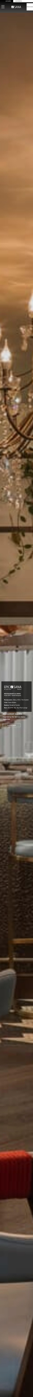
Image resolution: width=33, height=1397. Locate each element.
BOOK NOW (30, 6)
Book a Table (11, 725)
